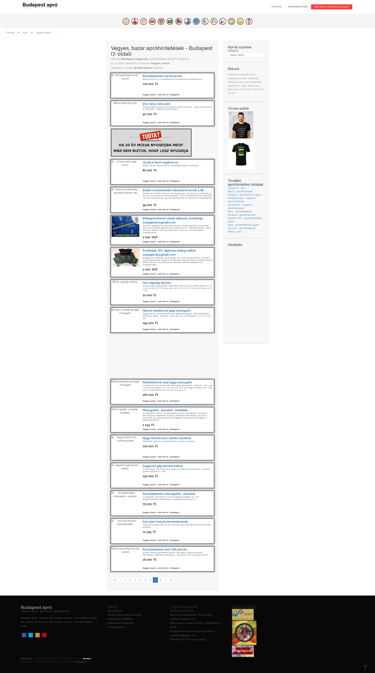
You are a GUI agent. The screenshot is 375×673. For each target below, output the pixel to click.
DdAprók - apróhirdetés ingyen (244, 194)
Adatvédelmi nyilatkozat (120, 623)
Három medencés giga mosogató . (167, 310)
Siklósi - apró (235, 231)
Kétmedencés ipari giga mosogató (167, 382)
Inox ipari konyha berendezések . (166, 521)
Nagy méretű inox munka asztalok (167, 438)
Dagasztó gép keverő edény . (163, 466)
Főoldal (277, 7)
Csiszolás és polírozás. (182, 611)
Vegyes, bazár (236, 55)
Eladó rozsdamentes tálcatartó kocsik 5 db (173, 190)
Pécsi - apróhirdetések (240, 211)
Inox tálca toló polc (156, 104)
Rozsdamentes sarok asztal (162, 76)
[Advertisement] (162, 355)
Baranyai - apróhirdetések (241, 214)
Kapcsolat (26, 658)
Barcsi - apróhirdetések (240, 191)
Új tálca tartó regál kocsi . (161, 162)
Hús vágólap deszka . (157, 283)
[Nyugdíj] (151, 142)
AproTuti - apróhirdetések (241, 228)
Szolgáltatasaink (116, 627)
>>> (171, 579)
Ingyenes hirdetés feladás (331, 7)
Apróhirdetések (298, 7)
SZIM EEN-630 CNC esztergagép (187, 639)
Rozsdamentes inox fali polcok (165, 549)
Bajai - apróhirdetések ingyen (243, 224)
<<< (114, 579)
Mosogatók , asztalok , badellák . (166, 410)
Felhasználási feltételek (120, 619)
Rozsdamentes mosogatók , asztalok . (170, 494)
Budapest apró (40, 5)
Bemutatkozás (115, 611)
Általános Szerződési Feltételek (125, 615)
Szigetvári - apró (237, 188)
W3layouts (81, 661)
